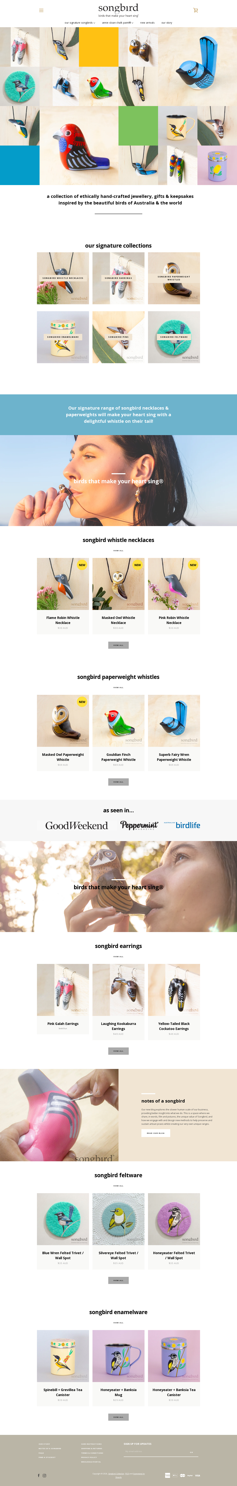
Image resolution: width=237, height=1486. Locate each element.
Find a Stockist (47, 1457)
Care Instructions (91, 1444)
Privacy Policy (89, 1457)
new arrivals (147, 22)
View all (118, 550)
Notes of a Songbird (50, 1448)
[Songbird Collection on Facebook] (38, 1475)
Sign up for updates (137, 1443)
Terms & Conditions (92, 1453)
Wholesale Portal (91, 1462)
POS (127, 1473)
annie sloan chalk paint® (116, 22)
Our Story (44, 1444)
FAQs (41, 1453)
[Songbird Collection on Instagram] (44, 1475)
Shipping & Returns (91, 1448)
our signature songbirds (79, 22)
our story (167, 22)
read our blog (156, 1133)
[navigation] (41, 10)
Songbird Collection (116, 1473)
